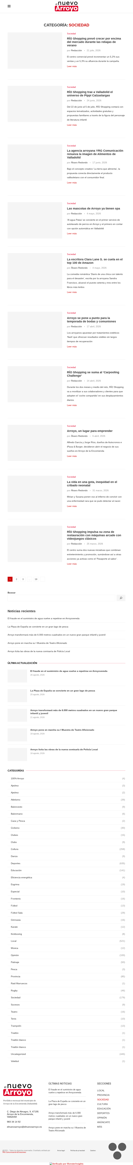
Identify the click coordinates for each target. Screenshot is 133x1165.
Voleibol (68, 1061)
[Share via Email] (82, 71)
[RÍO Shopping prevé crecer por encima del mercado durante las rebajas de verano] (35, 50)
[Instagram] (117, 1155)
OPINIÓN (102, 1117)
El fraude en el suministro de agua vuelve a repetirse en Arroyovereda (43, 618)
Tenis (68, 1018)
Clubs (68, 842)
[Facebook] (113, 1147)
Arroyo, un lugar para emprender (90, 431)
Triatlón (68, 1033)
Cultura (68, 849)
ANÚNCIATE (103, 1122)
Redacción (76, 50)
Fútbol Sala (68, 912)
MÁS (99, 1126)
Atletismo (68, 799)
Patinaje (68, 962)
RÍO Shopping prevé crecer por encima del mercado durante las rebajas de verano (94, 42)
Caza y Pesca (68, 821)
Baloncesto (68, 807)
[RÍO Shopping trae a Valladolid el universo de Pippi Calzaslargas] (35, 104)
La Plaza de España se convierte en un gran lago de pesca (38, 626)
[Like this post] (68, 71)
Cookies (93, 1150)
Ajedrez (68, 785)
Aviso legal (61, 1150)
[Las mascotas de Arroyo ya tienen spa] (35, 220)
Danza (68, 856)
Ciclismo (68, 828)
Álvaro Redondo (79, 162)
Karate (68, 927)
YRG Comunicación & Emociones (14, 1152)
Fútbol (68, 905)
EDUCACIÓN (104, 1108)
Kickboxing (68, 934)
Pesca (68, 969)
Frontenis (68, 898)
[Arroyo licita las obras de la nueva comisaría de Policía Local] (17, 754)
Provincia (68, 976)
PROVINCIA (103, 1095)
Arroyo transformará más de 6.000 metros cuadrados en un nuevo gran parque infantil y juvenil (56, 634)
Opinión (68, 955)
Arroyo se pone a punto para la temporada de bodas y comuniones (91, 319)
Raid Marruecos (68, 983)
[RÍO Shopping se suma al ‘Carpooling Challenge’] (35, 384)
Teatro (68, 1011)
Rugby (68, 990)
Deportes (68, 863)
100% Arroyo (68, 778)
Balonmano (68, 813)
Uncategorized (68, 1054)
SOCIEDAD (103, 1099)
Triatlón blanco (68, 1040)
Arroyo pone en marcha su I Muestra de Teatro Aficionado (37, 643)
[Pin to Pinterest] (79, 71)
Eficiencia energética (68, 877)
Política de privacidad (77, 1150)
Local (68, 941)
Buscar (11, 592)
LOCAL (101, 1090)
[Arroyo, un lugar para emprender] (35, 443)
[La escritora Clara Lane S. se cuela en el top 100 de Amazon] (35, 271)
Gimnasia (68, 920)
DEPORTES (103, 1113)
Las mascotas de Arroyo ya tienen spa (93, 208)
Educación (68, 870)
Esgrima (68, 884)
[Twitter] (122, 1147)
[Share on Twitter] (75, 71)
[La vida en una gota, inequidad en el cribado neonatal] (35, 494)
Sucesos (68, 1004)
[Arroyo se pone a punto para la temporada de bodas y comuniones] (35, 330)
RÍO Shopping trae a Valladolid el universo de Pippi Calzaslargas (90, 93)
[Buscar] (121, 598)
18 (36, 579)
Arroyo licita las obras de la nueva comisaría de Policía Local (39, 651)
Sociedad (71, 33)
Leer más (72, 66)
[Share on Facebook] (72, 71)
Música (68, 948)
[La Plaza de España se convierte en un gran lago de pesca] (17, 695)
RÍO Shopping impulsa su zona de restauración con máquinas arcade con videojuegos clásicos (94, 535)
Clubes (68, 835)
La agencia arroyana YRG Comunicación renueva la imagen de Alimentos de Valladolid (95, 154)
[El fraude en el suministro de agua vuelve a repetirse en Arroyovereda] (17, 676)
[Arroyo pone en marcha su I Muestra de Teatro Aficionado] (17, 734)
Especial (68, 891)
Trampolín (68, 1026)
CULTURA (102, 1104)
